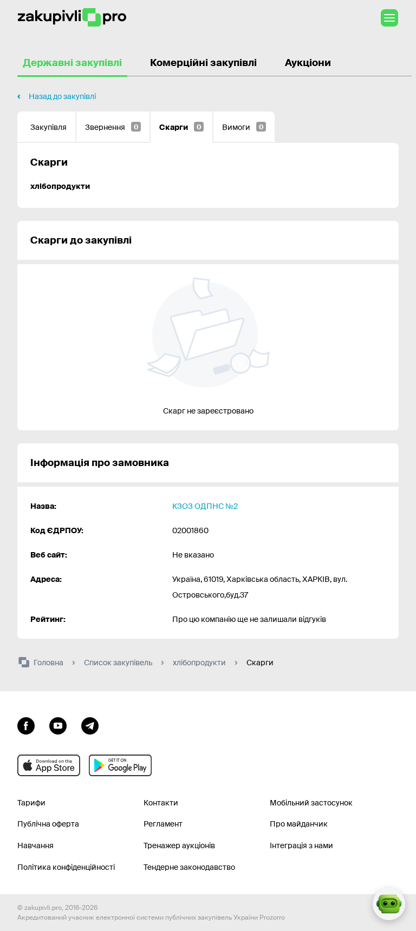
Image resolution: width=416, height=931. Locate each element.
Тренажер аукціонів (179, 845)
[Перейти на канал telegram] (90, 724)
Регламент (163, 824)
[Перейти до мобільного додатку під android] (120, 765)
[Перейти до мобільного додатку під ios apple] (48, 765)
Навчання (35, 845)
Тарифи (31, 803)
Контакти (161, 803)
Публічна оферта (48, 824)
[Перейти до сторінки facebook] (26, 724)
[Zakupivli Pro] (72, 17)
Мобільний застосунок (311, 803)
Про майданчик (299, 824)
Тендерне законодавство (189, 867)
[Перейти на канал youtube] (58, 724)
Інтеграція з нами (301, 845)
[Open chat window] (389, 904)
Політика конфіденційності (66, 867)
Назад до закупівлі (62, 96)
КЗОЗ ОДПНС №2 (205, 506)
